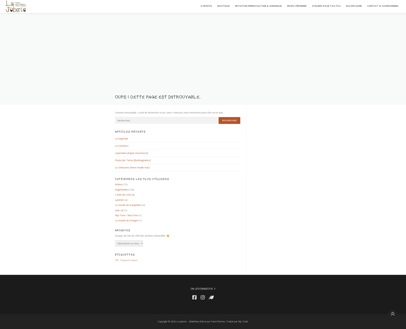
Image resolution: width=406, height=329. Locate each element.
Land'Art (119, 199)
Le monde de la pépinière (128, 205)
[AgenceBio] (211, 297)
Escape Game (354, 6)
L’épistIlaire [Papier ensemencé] (131, 153)
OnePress (194, 321)
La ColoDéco (121, 145)
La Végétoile (121, 138)
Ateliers (119, 184)
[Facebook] (194, 297)
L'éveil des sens (123, 194)
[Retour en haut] (392, 314)
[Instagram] (203, 297)
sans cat (119, 210)
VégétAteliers (122, 189)
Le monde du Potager (126, 220)
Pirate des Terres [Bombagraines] (133, 160)
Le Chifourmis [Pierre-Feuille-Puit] (132, 167)
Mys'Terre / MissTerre (126, 215)
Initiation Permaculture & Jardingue (258, 6)
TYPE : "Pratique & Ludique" (126, 260)
